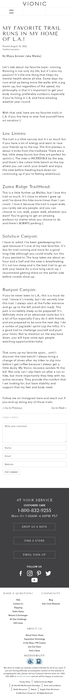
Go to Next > (58, 408)
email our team (24, 676)
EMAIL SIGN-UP (34, 554)
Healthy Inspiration (11, 49)
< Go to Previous (12, 408)
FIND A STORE (34, 540)
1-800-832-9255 (34, 510)
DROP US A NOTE (34, 526)
